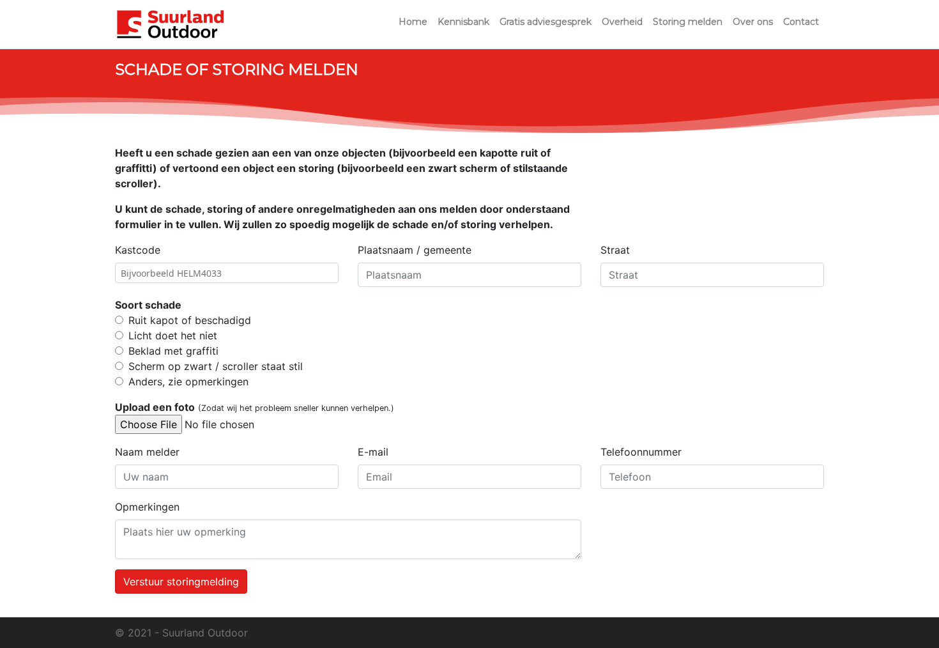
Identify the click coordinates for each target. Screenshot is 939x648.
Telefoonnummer (641, 451)
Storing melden (687, 21)
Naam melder (147, 451)
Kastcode (137, 249)
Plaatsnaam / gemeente (414, 249)
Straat (615, 249)
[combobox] (227, 272)
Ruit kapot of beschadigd (189, 320)
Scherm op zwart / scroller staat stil (215, 366)
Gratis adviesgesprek (546, 21)
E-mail (373, 451)
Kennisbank (463, 21)
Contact (801, 21)
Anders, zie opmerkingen (188, 381)
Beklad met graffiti (173, 350)
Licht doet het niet (172, 335)
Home (413, 21)
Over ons (753, 21)
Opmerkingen (147, 506)
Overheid (622, 21)
